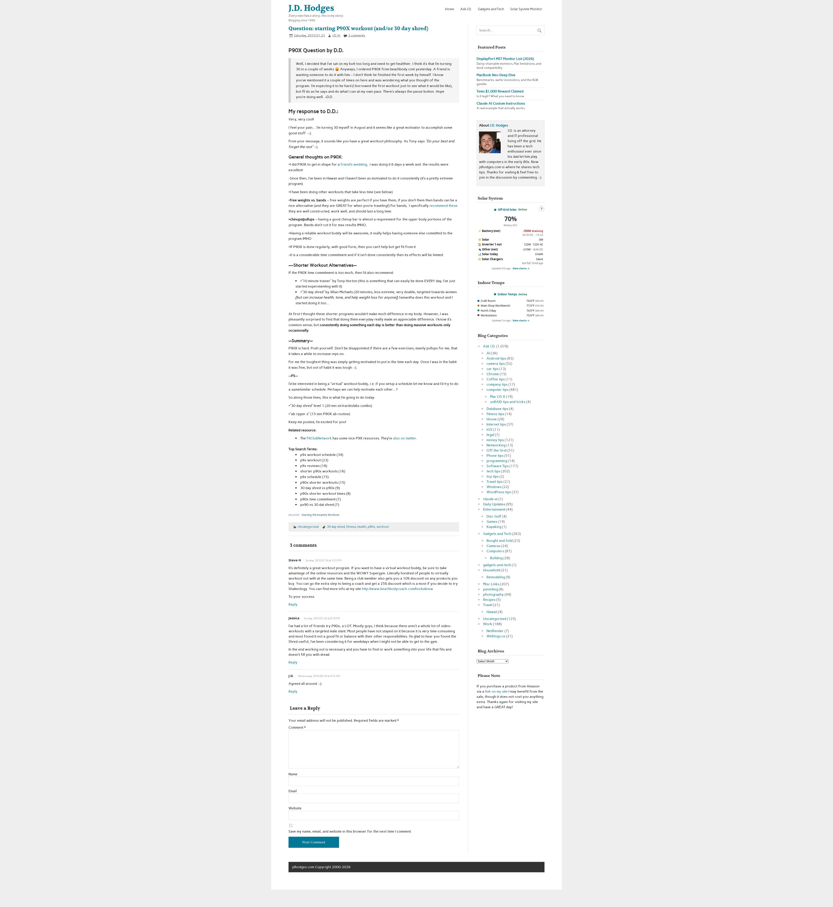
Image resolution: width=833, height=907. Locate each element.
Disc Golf (494, 516)
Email (293, 791)
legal (490, 435)
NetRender (495, 631)
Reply (293, 604)
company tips (497, 384)
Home (449, 9)
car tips (492, 369)
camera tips (496, 363)
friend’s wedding (354, 164)
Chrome (493, 374)
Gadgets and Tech (491, 9)
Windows (494, 487)
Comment (297, 727)
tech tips (493, 471)
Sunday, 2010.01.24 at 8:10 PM (322, 618)
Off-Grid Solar (507, 210)
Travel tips (495, 482)
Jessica (294, 618)
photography (493, 594)
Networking (496, 445)
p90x (371, 527)
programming (497, 461)
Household (491, 570)
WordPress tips (499, 492)
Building (496, 558)
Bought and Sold (500, 541)
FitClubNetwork (320, 438)
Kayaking (494, 527)
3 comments (356, 35)
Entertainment (494, 509)
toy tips (493, 476)
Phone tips (495, 456)
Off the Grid (497, 450)
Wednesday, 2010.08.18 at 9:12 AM (319, 676)
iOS (489, 429)
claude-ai (490, 499)
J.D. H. (336, 35)
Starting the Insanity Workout (320, 514)
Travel (487, 605)
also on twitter (404, 438)
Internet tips (496, 424)
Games (492, 521)
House (492, 419)
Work (487, 624)
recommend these (443, 206)
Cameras (493, 546)
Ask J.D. (466, 9)
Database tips (497, 409)
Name (293, 774)
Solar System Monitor (526, 9)
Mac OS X (497, 396)
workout (383, 527)
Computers (495, 551)
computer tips (497, 390)
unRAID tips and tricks (507, 402)
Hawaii (492, 612)
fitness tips (495, 414)
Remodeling (496, 577)
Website (295, 808)
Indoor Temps (507, 294)
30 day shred (336, 527)
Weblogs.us (496, 636)
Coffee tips (496, 379)
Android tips (496, 358)
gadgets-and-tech (497, 565)
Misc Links (491, 584)
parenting (490, 589)
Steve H (295, 560)
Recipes (489, 600)
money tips (495, 440)
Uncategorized (308, 527)
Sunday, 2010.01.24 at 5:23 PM (323, 560)
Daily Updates (494, 504)
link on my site (496, 691)
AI (488, 353)
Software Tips (498, 466)
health (361, 527)
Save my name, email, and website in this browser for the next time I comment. (350, 831)
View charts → (521, 268)
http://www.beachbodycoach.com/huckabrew (397, 589)
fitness (351, 527)
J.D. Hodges (499, 125)
